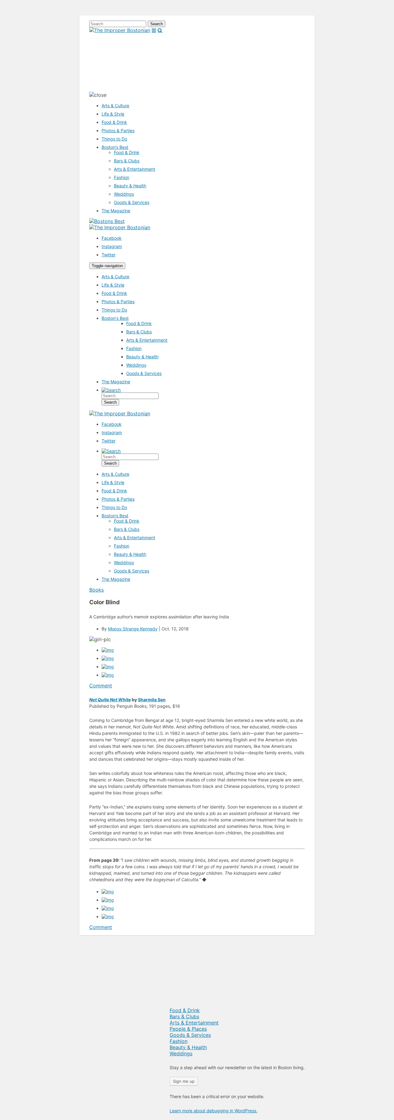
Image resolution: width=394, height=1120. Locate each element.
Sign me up (184, 1081)
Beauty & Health (130, 185)
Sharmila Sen (152, 699)
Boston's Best (115, 318)
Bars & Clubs (126, 160)
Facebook (112, 238)
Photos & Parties (118, 130)
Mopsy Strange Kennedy (133, 628)
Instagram (112, 246)
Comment (100, 685)
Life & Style (113, 113)
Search (156, 24)
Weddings (124, 194)
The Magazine (116, 210)
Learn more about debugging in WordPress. (213, 1110)
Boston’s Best (115, 147)
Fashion (121, 177)
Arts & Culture (115, 105)
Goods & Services (131, 202)
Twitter (108, 254)
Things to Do (114, 138)
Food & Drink (114, 122)
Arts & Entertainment (134, 169)
